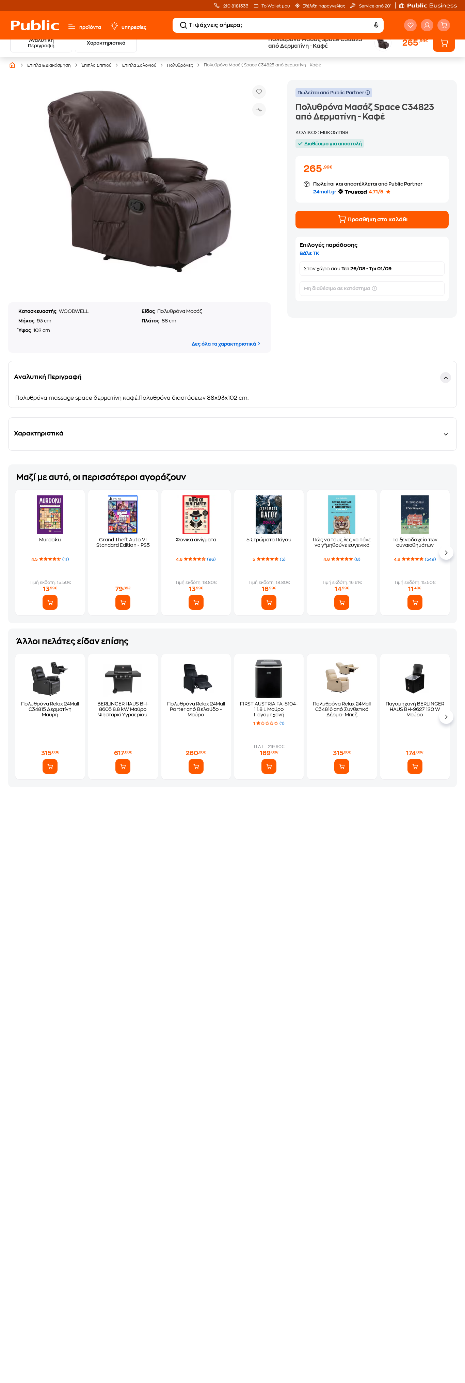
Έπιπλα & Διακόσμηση (49, 65)
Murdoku (50, 539)
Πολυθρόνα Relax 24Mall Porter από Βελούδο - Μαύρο (196, 709)
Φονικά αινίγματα (196, 539)
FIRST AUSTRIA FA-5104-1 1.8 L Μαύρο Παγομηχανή (269, 709)
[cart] (443, 25)
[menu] (71, 26)
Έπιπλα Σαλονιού (139, 65)
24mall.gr (324, 191)
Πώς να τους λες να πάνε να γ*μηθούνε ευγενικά (342, 542)
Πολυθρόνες (180, 65)
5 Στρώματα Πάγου (268, 539)
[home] (35, 25)
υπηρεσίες (134, 27)
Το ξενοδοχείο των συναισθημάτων (414, 542)
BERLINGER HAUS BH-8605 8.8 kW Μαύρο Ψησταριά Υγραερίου (123, 709)
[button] (431, 5)
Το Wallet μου (275, 6)
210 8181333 (235, 6)
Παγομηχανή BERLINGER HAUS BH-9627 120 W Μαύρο (415, 709)
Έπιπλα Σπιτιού (96, 65)
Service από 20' (374, 6)
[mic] (376, 25)
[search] (183, 25)
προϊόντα (90, 27)
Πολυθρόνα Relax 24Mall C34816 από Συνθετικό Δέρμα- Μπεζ (342, 709)
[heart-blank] (410, 25)
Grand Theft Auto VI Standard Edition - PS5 (123, 542)
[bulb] (114, 26)
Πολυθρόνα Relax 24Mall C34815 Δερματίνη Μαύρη (50, 709)
